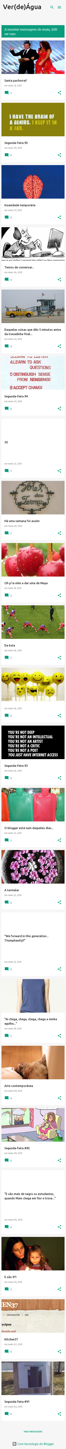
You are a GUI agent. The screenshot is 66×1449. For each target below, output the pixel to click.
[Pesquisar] (52, 7)
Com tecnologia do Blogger (35, 1444)
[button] (59, 93)
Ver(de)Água (22, 6)
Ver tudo (10, 34)
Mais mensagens (33, 1431)
